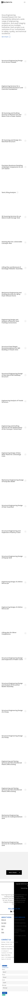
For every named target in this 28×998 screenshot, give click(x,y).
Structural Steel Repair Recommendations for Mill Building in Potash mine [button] (11, 348)
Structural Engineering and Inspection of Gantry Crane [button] (11, 531)
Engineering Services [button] (19, 919)
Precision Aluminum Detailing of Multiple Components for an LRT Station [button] (12, 167)
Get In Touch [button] (5, 36)
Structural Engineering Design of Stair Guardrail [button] (12, 506)
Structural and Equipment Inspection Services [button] (19, 930)
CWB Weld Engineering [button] (19, 923)
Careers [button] (3, 926)
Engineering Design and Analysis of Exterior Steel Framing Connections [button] (10, 321)
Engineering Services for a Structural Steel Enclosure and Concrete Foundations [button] (12, 87)
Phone (3, 995)
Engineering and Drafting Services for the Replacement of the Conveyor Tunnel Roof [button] (12, 427)
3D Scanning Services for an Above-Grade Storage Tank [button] (11, 217)
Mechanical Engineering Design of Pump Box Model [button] (13, 480)
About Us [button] (3, 919)
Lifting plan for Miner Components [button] (9, 633)
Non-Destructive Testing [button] (20, 926)
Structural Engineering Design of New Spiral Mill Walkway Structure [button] (12, 375)
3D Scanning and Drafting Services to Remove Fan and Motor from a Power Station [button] (11, 114)
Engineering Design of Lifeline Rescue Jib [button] (12, 582)
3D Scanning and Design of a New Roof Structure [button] (11, 140)
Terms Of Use (24, 888)
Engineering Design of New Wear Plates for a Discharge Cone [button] (11, 454)
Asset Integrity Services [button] (20, 935)
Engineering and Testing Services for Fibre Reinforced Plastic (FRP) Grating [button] (12, 762)
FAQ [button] (2, 929)
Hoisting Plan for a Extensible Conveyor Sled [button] (12, 242)
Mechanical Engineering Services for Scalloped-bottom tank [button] (12, 816)
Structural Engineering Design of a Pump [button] (12, 711)
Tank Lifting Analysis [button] (9, 192)
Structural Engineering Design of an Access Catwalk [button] (12, 61)
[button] (25, 2)
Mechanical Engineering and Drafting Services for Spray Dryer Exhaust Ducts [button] (11, 294)
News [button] (2, 932)
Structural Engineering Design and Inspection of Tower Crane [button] (12, 658)
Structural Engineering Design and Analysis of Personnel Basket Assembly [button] (12, 685)
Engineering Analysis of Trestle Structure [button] (12, 401)
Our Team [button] (3, 923)
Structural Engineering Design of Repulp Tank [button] (12, 557)
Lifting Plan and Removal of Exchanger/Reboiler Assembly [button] (12, 267)
